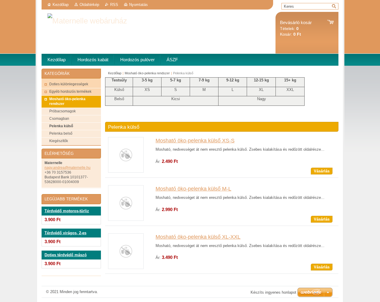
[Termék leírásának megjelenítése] (126, 171)
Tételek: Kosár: (296, 28)
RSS (114, 4)
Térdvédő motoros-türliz (67, 211)
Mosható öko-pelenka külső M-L (193, 189)
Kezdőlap (61, 4)
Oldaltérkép (89, 4)
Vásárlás (322, 171)
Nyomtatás (138, 4)
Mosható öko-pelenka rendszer (147, 73)
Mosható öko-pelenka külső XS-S (195, 141)
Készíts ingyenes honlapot (273, 292)
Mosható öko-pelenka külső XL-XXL (198, 237)
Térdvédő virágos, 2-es (65, 233)
